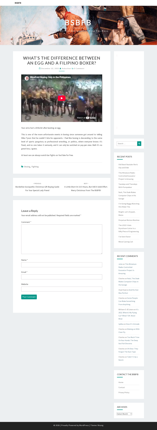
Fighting (35, 166)
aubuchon (66, 68)
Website (24, 284)
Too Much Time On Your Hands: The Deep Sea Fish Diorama (128, 340)
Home (120, 382)
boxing (27, 166)
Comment (26, 222)
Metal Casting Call (125, 242)
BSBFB (18, 2)
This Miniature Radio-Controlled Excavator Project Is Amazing (126, 176)
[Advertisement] (129, 91)
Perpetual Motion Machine (128, 220)
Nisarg (100, 425)
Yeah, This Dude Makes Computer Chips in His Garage (127, 195)
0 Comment (79, 68)
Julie (120, 264)
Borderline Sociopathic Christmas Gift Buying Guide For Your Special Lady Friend (37, 187)
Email (24, 272)
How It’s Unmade (132, 324)
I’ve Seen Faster (124, 236)
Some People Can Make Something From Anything (128, 301)
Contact (121, 387)
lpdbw (120, 324)
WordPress (84, 425)
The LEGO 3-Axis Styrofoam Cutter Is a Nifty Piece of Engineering (128, 228)
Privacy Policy (123, 392)
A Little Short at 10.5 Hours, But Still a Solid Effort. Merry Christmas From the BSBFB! (86, 187)
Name (24, 260)
